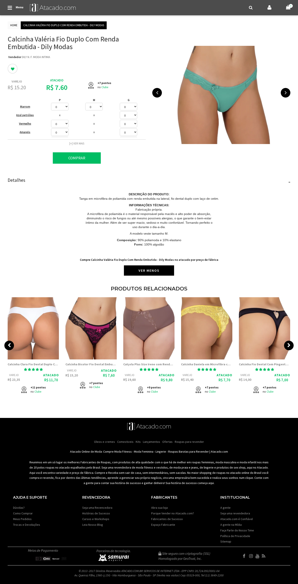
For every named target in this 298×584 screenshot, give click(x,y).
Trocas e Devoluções (26, 525)
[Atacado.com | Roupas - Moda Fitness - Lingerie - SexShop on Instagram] (252, 556)
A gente (225, 508)
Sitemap (225, 541)
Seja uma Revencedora (97, 508)
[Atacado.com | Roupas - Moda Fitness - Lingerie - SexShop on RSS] (264, 556)
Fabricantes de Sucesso (167, 519)
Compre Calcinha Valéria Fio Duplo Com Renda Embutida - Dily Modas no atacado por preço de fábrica (149, 260)
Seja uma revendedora (235, 513)
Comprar (76, 157)
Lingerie (161, 451)
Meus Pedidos (22, 519)
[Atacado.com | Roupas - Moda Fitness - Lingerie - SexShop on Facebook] (245, 556)
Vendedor (14, 57)
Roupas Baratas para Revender (188, 451)
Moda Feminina (143, 451)
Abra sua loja (159, 508)
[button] (33, 369)
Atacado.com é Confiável (236, 519)
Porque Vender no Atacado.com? (172, 513)
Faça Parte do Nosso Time (237, 530)
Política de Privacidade (235, 536)
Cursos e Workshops (95, 519)
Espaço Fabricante (163, 525)
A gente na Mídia (231, 525)
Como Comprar (23, 513)
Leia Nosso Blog (92, 525)
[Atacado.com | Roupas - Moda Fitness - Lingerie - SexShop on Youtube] (258, 556)
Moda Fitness (123, 451)
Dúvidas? (19, 508)
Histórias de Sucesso (96, 513)
